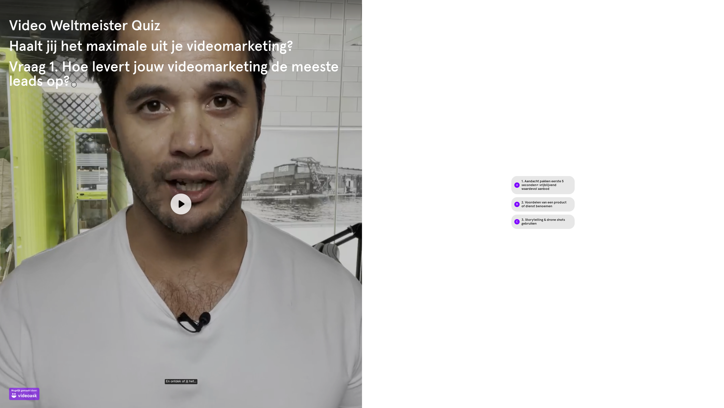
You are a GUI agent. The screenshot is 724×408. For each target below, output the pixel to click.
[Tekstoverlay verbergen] (74, 84)
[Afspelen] (181, 204)
